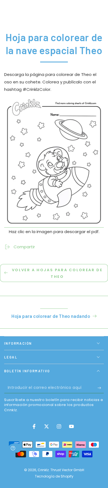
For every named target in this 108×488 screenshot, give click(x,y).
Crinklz (43, 470)
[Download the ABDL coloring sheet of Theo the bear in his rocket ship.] (54, 224)
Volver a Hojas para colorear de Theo (57, 273)
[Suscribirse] (100, 388)
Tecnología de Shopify (54, 476)
